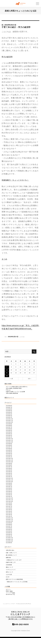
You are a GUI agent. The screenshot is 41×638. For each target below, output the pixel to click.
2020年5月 (9, 529)
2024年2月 (9, 455)
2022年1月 (9, 496)
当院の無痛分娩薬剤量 (12, 393)
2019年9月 (9, 542)
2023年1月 (9, 476)
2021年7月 (9, 506)
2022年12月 (9, 478)
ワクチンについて (11, 569)
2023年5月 (9, 470)
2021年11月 (9, 499)
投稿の (9, 591)
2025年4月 (9, 432)
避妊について (9, 567)
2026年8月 (9, 405)
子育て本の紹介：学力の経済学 (16, 27)
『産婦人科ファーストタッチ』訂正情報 (16, 581)
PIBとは (8, 390)
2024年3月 (9, 453)
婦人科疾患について (11, 555)
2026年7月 (9, 407)
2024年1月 (9, 456)
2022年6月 (9, 488)
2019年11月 (9, 539)
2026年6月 (9, 409)
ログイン (8, 589)
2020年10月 (9, 521)
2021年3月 (9, 513)
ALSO (7, 576)
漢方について (9, 572)
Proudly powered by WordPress (23, 603)
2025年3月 (9, 433)
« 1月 (11, 378)
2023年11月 (9, 460)
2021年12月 (9, 498)
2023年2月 (9, 475)
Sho (6, 336)
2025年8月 (9, 425)
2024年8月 (9, 445)
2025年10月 (9, 422)
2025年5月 (9, 430)
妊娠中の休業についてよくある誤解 (15, 391)
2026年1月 (9, 417)
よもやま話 (22, 336)
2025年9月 (9, 423)
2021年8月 (9, 504)
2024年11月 (9, 440)
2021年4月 (9, 511)
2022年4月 (9, 491)
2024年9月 (9, 443)
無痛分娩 (8, 557)
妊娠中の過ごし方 (11, 562)
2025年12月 (9, 419)
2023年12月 (9, 458)
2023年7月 (9, 466)
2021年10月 (9, 501)
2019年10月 (9, 541)
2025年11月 (9, 420)
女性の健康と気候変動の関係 (13, 388)
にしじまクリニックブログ (9, 603)
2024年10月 (9, 442)
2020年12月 (9, 518)
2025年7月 (9, 427)
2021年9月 (9, 503)
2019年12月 (9, 537)
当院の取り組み (10, 550)
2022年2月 (9, 494)
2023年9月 (9, 463)
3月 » (29, 378)
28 (7, 375)
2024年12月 (9, 438)
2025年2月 (9, 435)
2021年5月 (9, 509)
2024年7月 (9, 447)
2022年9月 (9, 483)
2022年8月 (9, 485)
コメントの (10, 592)
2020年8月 (9, 524)
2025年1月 (9, 437)
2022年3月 (9, 493)
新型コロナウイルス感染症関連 (14, 579)
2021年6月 (9, 508)
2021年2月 (9, 514)
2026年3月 (9, 414)
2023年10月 (9, 461)
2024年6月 (9, 448)
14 (7, 370)
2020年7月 (9, 526)
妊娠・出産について (11, 552)
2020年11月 (9, 519)
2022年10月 (9, 481)
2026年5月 (9, 410)
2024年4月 (9, 452)
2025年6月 (9, 428)
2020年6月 (9, 527)
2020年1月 (9, 536)
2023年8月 (9, 465)
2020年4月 (9, 531)
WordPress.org (10, 594)
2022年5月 (9, 489)
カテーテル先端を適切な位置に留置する (16, 386)
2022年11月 (9, 480)
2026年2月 (9, 415)
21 (7, 372)
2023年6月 (9, 468)
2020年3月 (9, 532)
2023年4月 (9, 471)
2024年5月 (9, 450)
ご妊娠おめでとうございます (13, 560)
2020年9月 (9, 522)
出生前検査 (9, 564)
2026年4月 (9, 412)
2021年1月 (9, 516)
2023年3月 (9, 473)
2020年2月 (9, 534)
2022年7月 (9, 486)
